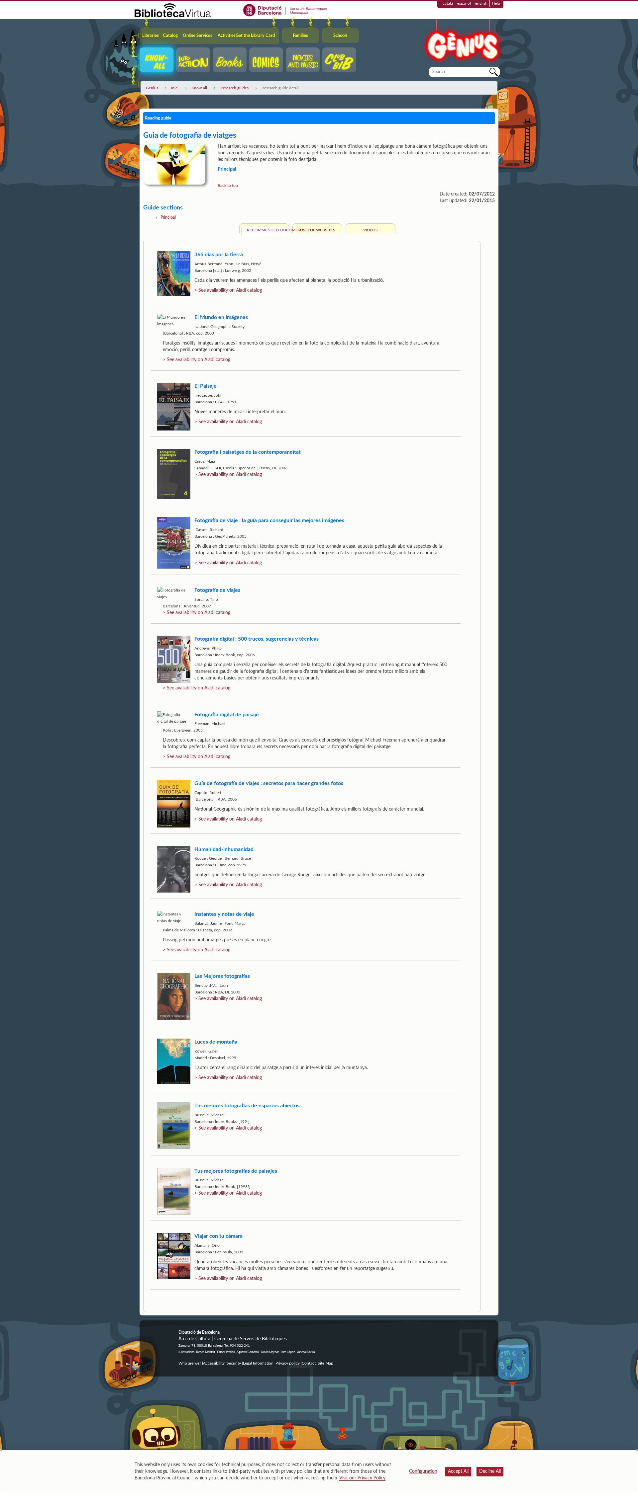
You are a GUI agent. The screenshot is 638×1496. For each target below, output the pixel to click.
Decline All (490, 1471)
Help (496, 3)
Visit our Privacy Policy (362, 1478)
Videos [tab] (370, 230)
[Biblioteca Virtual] (173, 10)
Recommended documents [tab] (267, 230)
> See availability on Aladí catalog (228, 290)
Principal (168, 217)
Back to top (228, 186)
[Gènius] (461, 43)
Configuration (423, 1471)
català (448, 3)
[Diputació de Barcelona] (285, 10)
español (464, 3)
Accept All (458, 1471)
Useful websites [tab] (317, 230)
